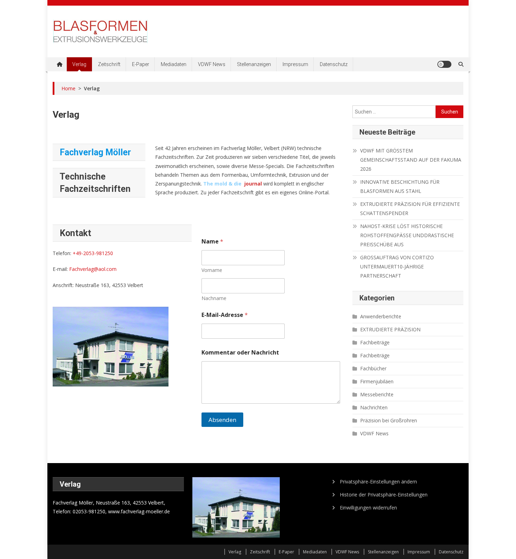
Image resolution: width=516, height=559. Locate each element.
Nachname (213, 298)
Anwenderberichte (380, 316)
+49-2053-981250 (93, 253)
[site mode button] (444, 64)
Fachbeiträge (375, 342)
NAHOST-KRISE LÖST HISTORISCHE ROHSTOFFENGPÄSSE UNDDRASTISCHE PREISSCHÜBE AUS (407, 235)
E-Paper (140, 64)
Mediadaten (173, 64)
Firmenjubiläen (376, 381)
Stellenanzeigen (254, 64)
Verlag (79, 64)
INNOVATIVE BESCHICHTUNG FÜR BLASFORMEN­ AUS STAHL (399, 186)
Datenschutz (334, 64)
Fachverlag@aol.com (93, 269)
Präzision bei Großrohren (388, 420)
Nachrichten (374, 407)
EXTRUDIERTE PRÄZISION (390, 329)
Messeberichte (376, 394)
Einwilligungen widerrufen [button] (368, 507)
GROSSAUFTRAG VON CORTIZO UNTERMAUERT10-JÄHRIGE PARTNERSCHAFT (397, 266)
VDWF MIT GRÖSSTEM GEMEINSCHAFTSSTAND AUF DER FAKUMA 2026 (410, 159)
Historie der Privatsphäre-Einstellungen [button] (384, 494)
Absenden (222, 420)
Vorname (211, 270)
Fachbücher (373, 368)
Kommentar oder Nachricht (240, 352)
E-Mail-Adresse (224, 315)
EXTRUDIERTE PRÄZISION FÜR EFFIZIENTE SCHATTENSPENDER (410, 208)
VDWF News (211, 64)
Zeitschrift (109, 64)
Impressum (295, 64)
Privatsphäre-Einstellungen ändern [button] (378, 481)
